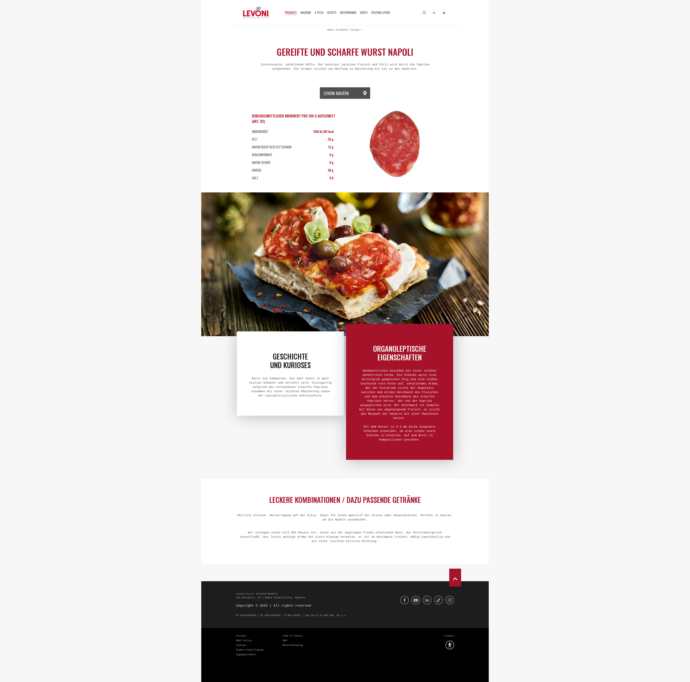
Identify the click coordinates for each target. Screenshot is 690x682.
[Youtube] (415, 600)
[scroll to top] (455, 578)
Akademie (305, 12)
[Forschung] (424, 13)
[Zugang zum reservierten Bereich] (444, 13)
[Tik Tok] (438, 600)
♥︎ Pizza (319, 12)
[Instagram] (449, 600)
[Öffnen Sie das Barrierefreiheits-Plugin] (449, 645)
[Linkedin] (427, 600)
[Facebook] (404, 600)
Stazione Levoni (380, 12)
